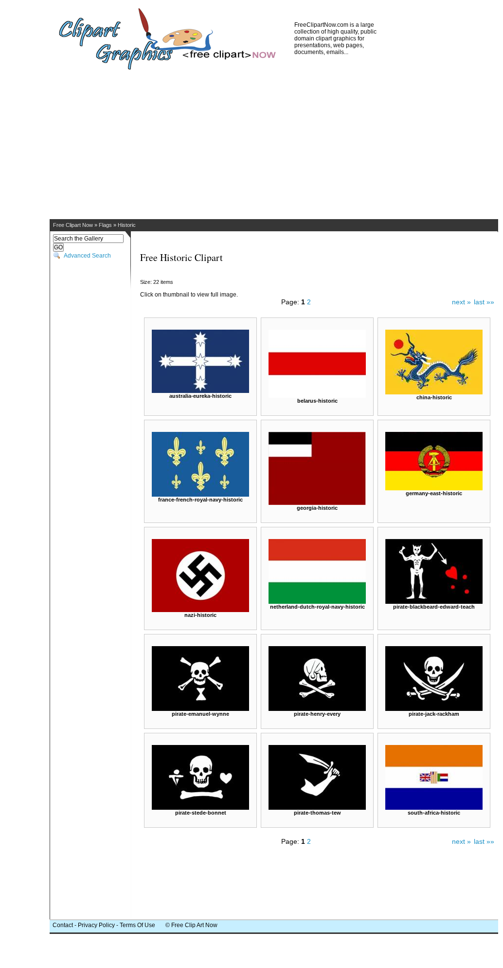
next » (461, 302)
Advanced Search (87, 255)
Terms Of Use (137, 925)
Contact (63, 925)
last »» (484, 302)
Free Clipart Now (73, 225)
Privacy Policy (96, 925)
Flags (105, 225)
